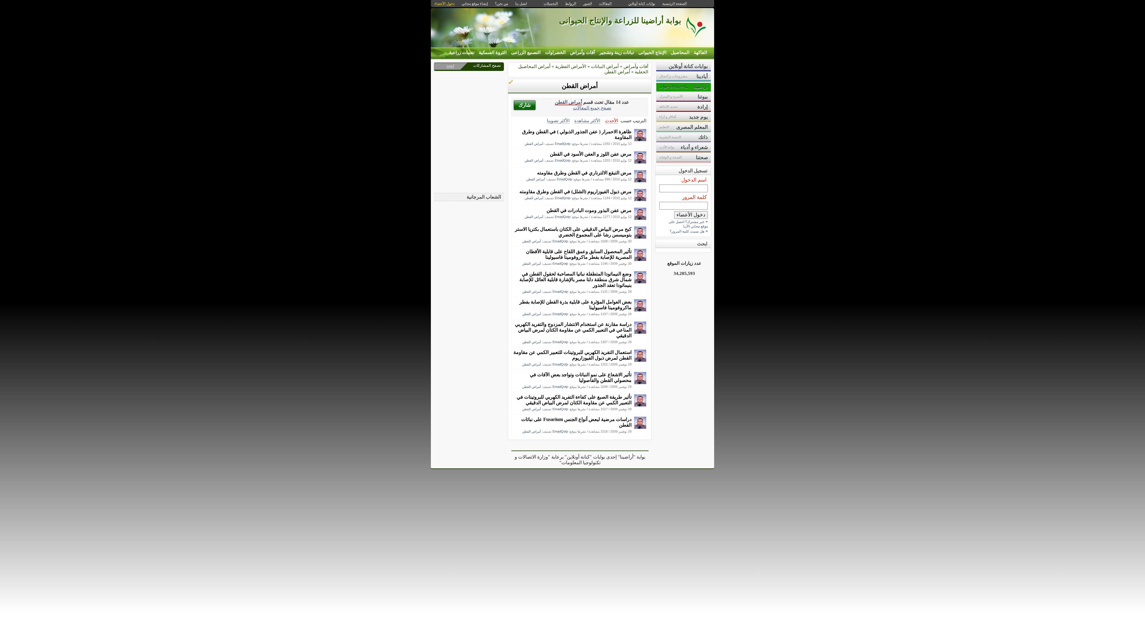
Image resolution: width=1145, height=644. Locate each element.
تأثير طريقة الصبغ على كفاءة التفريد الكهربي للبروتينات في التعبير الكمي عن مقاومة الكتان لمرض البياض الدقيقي (574, 399)
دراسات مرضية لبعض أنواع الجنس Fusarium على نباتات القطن (576, 422)
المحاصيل (680, 52)
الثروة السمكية (493, 52)
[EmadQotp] (640, 139)
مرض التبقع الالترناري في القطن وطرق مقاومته (584, 172)
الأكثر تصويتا (558, 120)
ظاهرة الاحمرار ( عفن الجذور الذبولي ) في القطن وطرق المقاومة (577, 134)
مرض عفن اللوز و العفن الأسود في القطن (591, 154)
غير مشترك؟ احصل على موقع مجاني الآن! (688, 224)
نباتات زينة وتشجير (616, 52)
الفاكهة (700, 52)
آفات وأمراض (582, 52)
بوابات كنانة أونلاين (641, 3)
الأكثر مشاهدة (587, 120)
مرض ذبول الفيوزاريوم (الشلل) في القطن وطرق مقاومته (575, 191)
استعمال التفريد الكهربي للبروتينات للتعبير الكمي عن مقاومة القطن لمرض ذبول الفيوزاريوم (572, 355)
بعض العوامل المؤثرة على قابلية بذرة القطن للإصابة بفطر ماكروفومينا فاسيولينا (575, 304)
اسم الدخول (694, 180)
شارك (525, 105)
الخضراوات (555, 52)
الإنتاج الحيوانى (652, 52)
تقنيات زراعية (461, 52)
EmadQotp (562, 143)
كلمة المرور (694, 197)
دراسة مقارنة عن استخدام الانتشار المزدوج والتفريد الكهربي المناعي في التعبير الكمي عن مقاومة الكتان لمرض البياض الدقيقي (573, 330)
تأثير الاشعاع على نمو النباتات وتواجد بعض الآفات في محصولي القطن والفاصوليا (581, 377)
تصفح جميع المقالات (592, 107)
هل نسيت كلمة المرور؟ (687, 231)
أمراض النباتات (605, 66)
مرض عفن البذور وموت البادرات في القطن (589, 210)
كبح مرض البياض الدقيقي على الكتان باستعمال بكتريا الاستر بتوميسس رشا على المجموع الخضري (573, 232)
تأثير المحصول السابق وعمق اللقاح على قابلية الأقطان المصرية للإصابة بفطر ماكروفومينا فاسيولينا (579, 254)
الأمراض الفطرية (570, 66)
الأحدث (611, 120)
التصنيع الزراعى (526, 52)
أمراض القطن (617, 71)
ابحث (450, 66)
